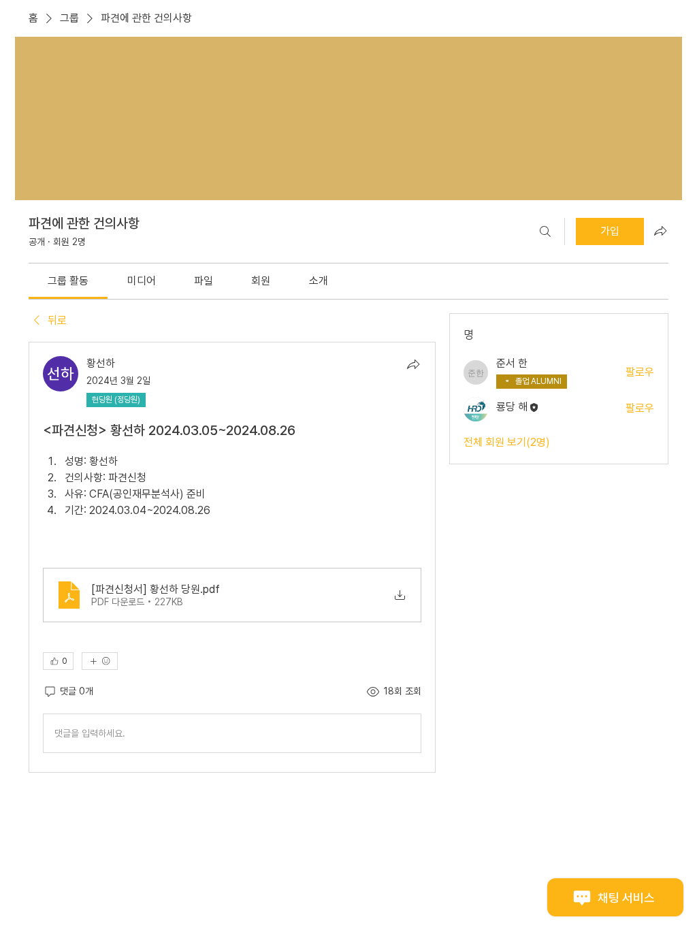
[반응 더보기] (100, 661)
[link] (68, 280)
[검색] (545, 231)
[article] (232, 557)
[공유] (413, 364)
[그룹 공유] (660, 231)
